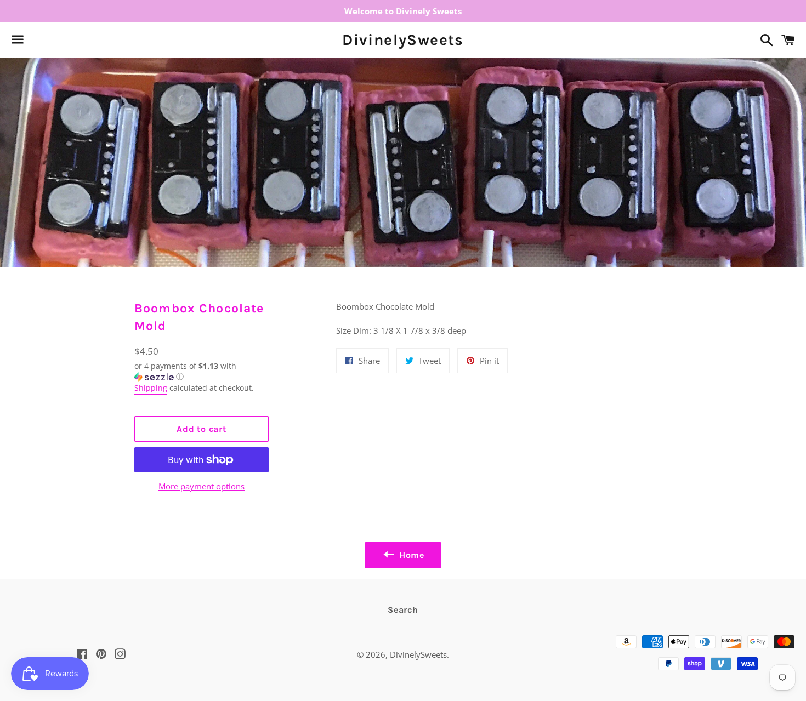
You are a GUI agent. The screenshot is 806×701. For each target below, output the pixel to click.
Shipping (150, 388)
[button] (201, 371)
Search (403, 610)
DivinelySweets (403, 40)
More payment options (201, 486)
